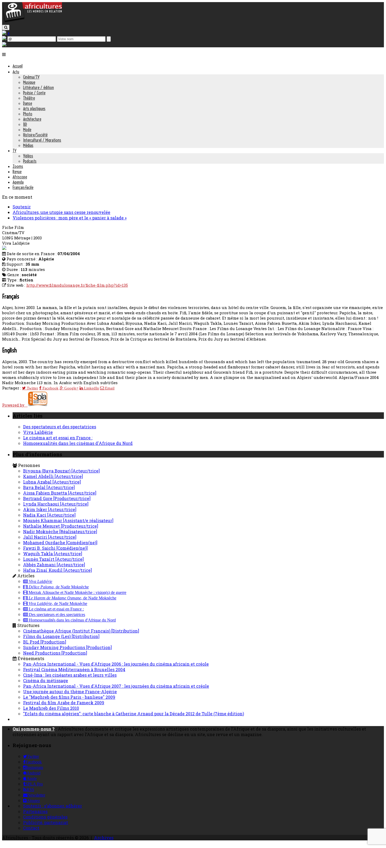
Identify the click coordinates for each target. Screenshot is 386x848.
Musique (29, 82)
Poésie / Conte (34, 92)
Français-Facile (23, 187)
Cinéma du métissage (45, 680)
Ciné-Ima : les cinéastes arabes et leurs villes (70, 675)
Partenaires (35, 811)
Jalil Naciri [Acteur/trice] (49, 537)
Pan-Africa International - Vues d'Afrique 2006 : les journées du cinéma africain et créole (116, 664)
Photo (27, 113)
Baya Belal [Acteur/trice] (49, 487)
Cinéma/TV (31, 77)
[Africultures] (32, 21)
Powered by (15, 405)
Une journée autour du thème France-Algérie (70, 691)
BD (25, 124)
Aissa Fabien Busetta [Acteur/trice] (59, 493)
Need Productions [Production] (55, 653)
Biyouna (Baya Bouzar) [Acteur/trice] (61, 471)
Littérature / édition (38, 87)
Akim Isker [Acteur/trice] (49, 509)
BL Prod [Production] (44, 642)
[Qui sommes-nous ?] (4, 44)
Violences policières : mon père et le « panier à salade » (70, 217)
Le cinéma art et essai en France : (57, 437)
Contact (31, 828)
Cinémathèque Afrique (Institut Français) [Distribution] (81, 631)
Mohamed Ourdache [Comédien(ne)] (60, 542)
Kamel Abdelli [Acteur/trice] (53, 476)
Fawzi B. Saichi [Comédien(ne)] (55, 548)
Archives (103, 837)
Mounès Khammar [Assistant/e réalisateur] (68, 520)
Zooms (18, 166)
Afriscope (20, 176)
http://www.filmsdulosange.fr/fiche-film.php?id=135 (77, 285)
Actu (16, 71)
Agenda (18, 182)
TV (14, 150)
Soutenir (22, 206)
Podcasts (29, 161)
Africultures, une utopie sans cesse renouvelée (61, 212)
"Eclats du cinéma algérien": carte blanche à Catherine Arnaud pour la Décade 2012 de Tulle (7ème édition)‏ (133, 713)
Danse (27, 103)
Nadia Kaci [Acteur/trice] (49, 515)
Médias (28, 145)
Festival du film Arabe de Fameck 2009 (63, 702)
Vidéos (28, 155)
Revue (17, 171)
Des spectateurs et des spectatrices (59, 426)
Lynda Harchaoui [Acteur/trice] (55, 504)
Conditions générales (45, 817)
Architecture (32, 119)
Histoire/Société (35, 134)
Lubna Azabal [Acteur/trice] (52, 482)
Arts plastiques (34, 108)
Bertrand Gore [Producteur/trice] (57, 498)
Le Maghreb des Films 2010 (51, 708)
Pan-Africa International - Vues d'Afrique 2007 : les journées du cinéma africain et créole (116, 686)
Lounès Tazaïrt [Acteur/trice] (53, 559)
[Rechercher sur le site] (5, 27)
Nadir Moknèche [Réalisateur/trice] (60, 531)
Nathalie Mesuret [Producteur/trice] (60, 526)
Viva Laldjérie (38, 432)
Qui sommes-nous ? (34, 729)
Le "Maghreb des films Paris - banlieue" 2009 (69, 697)
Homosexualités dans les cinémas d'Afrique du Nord (78, 443)
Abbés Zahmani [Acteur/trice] (54, 564)
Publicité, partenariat (45, 822)
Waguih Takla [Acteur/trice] (52, 553)
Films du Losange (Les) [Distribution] (61, 636)
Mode (27, 129)
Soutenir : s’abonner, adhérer (52, 806)
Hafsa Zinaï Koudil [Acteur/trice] (57, 570)
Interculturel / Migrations (42, 140)
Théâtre (29, 98)
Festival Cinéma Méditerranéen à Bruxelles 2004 (74, 669)
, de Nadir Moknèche (59, 587)
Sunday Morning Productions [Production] (67, 647)
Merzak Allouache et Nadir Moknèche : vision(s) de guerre (77, 592)
